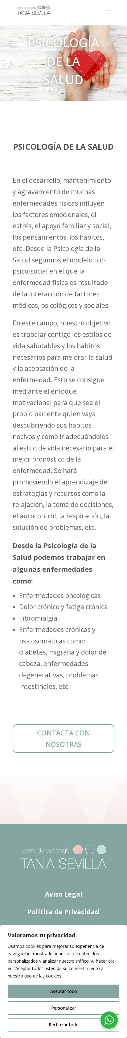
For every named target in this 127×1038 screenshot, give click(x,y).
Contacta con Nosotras (63, 738)
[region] (63, 981)
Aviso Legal (63, 894)
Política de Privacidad (63, 911)
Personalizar (63, 1008)
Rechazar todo (64, 1025)
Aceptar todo (63, 991)
